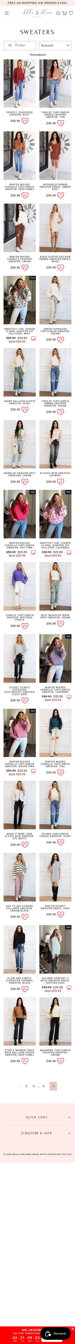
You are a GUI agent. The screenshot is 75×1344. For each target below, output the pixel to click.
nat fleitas (63, 1154)
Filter (19, 45)
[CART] (63, 13)
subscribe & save (36, 1133)
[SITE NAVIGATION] (5, 13)
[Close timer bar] (72, 1328)
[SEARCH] (57, 13)
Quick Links (36, 1117)
